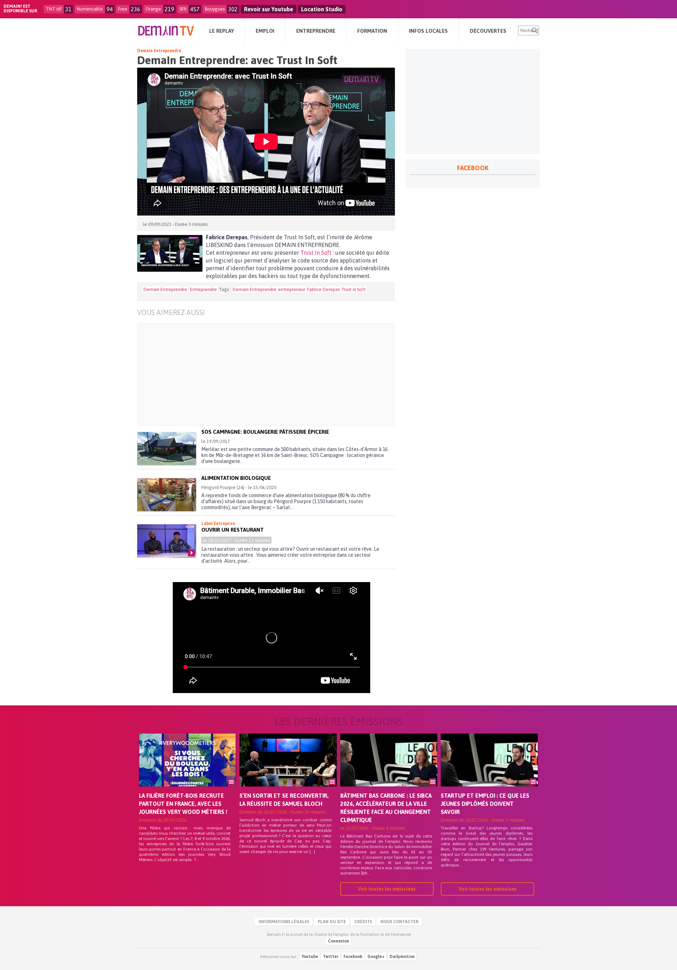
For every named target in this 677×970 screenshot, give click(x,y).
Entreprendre (203, 289)
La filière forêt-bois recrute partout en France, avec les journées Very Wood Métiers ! (183, 803)
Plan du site (332, 921)
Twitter (330, 956)
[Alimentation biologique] (166, 494)
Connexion (338, 941)
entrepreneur (291, 289)
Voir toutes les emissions (387, 889)
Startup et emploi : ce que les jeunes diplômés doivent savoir (485, 803)
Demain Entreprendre (159, 50)
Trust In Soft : (317, 252)
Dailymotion (402, 956)
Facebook (352, 956)
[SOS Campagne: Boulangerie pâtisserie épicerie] (166, 448)
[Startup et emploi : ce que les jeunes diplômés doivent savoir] (489, 770)
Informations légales (283, 921)
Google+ (376, 956)
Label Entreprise (218, 523)
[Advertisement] (271, 374)
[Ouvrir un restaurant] (166, 540)
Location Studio (321, 9)
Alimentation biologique (236, 478)
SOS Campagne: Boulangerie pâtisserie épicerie (265, 432)
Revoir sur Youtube (268, 9)
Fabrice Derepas (323, 289)
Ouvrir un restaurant (232, 530)
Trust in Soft (353, 289)
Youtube (310, 956)
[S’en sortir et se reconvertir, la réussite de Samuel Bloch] (287, 770)
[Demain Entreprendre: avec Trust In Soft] (169, 253)
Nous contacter (399, 921)
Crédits (363, 921)
